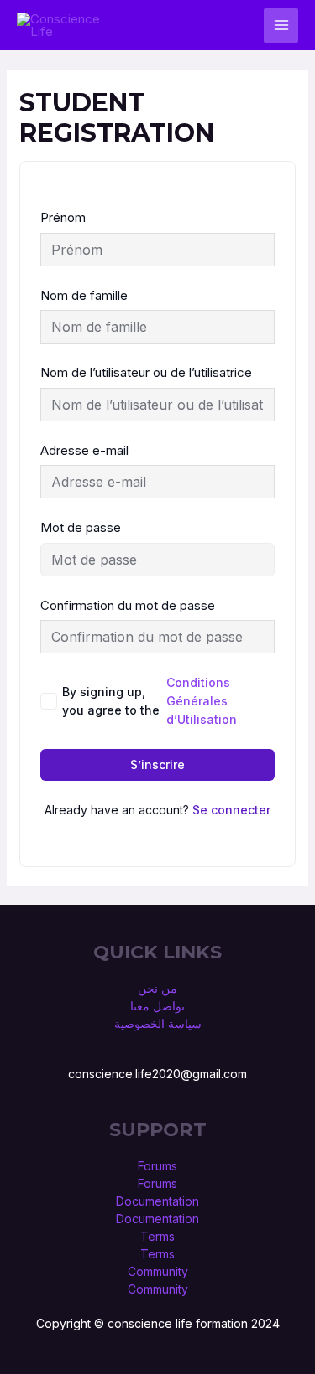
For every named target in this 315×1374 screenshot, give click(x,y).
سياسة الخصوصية (158, 1023)
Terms (157, 1236)
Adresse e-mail (84, 450)
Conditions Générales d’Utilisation (201, 700)
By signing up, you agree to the (149, 700)
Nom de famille (84, 295)
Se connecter (231, 810)
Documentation (157, 1201)
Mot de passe (80, 527)
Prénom (63, 217)
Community (158, 1271)
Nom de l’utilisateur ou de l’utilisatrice (146, 372)
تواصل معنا (157, 1006)
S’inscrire (157, 764)
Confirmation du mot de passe (127, 605)
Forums (157, 1166)
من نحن (157, 988)
